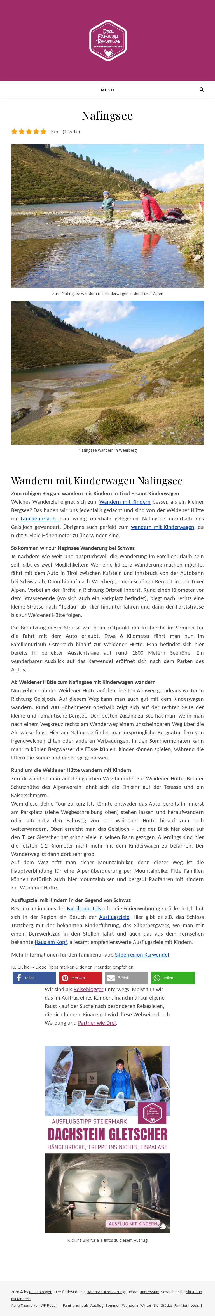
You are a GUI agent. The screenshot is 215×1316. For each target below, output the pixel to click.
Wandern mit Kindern (125, 502)
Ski (156, 1305)
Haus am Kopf (51, 942)
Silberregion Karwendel (142, 955)
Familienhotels (84, 909)
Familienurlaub (40, 519)
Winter (145, 1305)
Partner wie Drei (97, 1023)
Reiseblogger (88, 990)
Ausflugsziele (114, 917)
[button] (34, 978)
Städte (166, 1305)
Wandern (130, 1305)
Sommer (113, 1305)
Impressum (149, 1291)
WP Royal (49, 1305)
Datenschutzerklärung (106, 1291)
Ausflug (96, 1305)
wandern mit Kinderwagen (162, 527)
